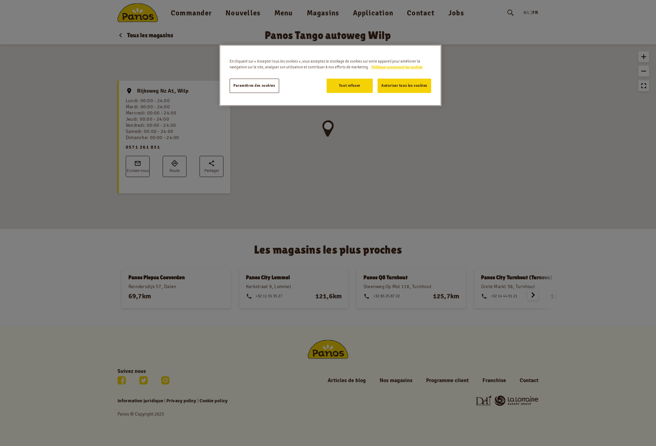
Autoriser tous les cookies (404, 85)
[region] (330, 75)
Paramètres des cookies (254, 85)
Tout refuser (349, 85)
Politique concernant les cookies (397, 67)
